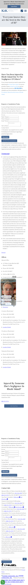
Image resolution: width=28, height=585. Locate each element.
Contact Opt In (5, 128)
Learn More (14, 6)
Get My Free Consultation (9, 140)
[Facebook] (2, 565)
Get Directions (19, 507)
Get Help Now (14, 406)
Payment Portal (7, 561)
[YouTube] (9, 565)
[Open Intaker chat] (14, 306)
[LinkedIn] (7, 565)
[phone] (22, 11)
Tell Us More (4, 126)
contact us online (14, 86)
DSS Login (8, 584)
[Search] (25, 559)
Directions (5, 307)
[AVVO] (11, 565)
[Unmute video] (8, 290)
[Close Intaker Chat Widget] (15, 277)
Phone (3, 119)
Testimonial (5, 154)
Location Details (7, 327)
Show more (5, 137)
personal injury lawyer (13, 84)
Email (3, 121)
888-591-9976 (5, 401)
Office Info (16, 497)
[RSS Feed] (15, 565)
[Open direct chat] (13, 277)
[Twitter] (5, 565)
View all (3, 252)
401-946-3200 (18, 493)
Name (3, 117)
